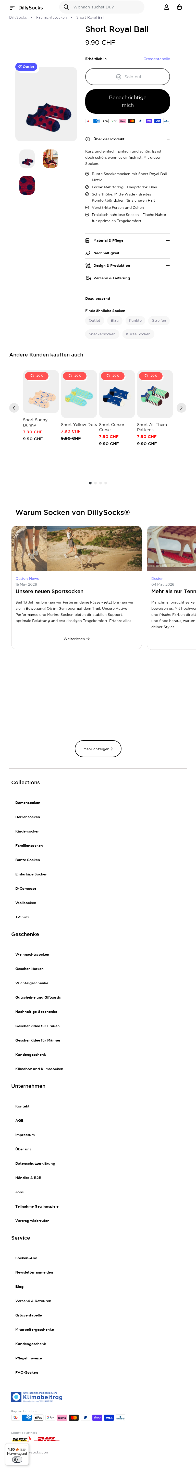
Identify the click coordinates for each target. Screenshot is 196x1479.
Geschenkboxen (29, 969)
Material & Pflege (108, 240)
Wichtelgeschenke (31, 983)
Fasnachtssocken (51, 17)
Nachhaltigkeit (106, 253)
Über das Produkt (109, 139)
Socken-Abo (26, 1258)
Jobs (19, 1192)
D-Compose (25, 889)
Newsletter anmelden (34, 1272)
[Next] (181, 408)
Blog (19, 1287)
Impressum (25, 1135)
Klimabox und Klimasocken (39, 1069)
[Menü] (26, 1446)
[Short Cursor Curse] (117, 394)
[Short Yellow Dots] (79, 394)
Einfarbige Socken (31, 874)
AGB (19, 1121)
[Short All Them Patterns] (155, 394)
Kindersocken (27, 831)
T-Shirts (22, 917)
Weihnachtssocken (32, 954)
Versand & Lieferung (111, 278)
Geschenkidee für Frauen (37, 1026)
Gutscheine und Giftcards (38, 997)
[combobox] (102, 7)
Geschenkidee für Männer (37, 1040)
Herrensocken (27, 817)
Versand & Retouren (33, 1301)
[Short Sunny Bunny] (41, 391)
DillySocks (18, 17)
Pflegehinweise (28, 1358)
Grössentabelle (28, 1315)
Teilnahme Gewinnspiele (36, 1206)
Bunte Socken (27, 860)
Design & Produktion (111, 266)
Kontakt (22, 1106)
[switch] (17, 1460)
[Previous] (14, 408)
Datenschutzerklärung (35, 1163)
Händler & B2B (28, 1178)
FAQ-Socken (26, 1372)
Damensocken (27, 803)
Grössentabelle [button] (156, 59)
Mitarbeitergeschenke (34, 1330)
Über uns (23, 1149)
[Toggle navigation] (14, 7)
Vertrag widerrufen (32, 1221)
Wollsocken (25, 903)
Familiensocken (29, 846)
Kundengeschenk (30, 1055)
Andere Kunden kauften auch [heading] (46, 354)
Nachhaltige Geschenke (36, 1012)
